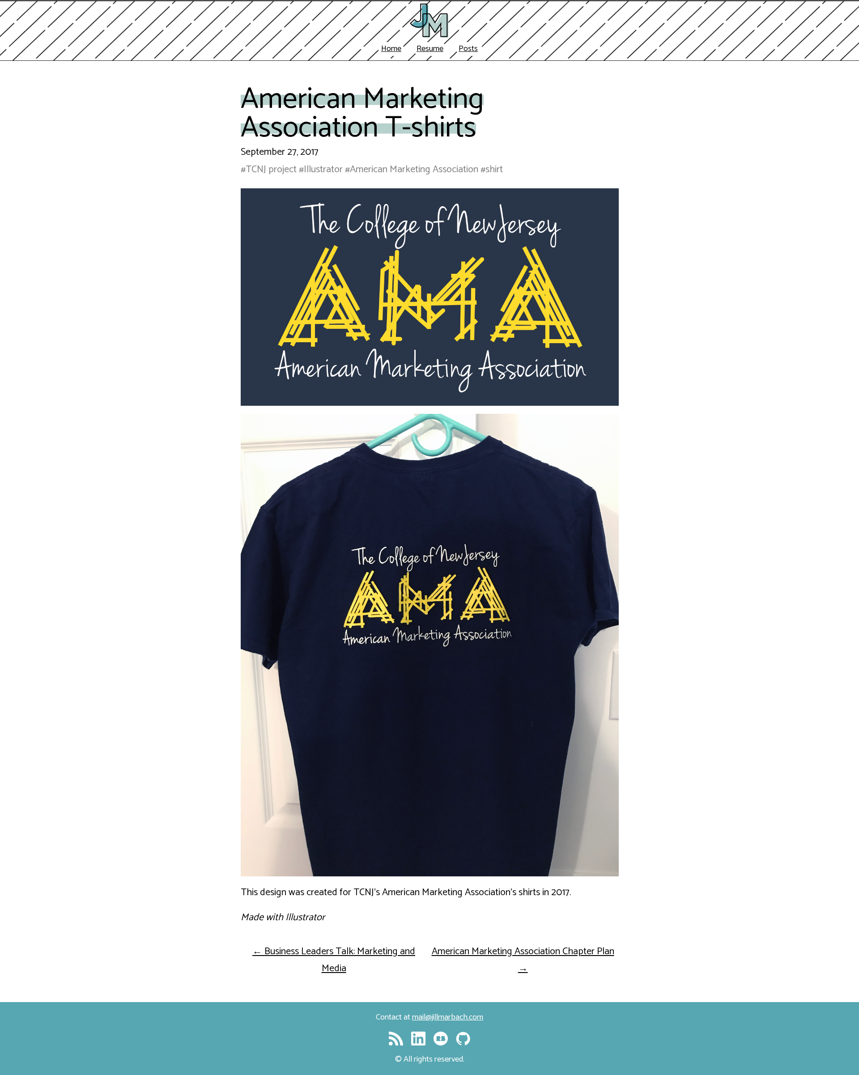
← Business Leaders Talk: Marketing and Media (333, 960)
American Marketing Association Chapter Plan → (523, 960)
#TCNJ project (269, 169)
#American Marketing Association (411, 169)
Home (391, 48)
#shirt (492, 169)
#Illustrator (321, 169)
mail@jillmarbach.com (447, 1017)
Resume (430, 48)
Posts (468, 48)
